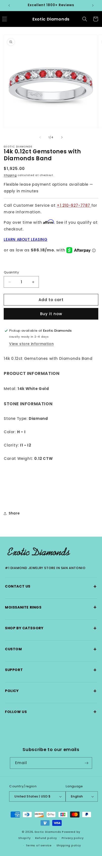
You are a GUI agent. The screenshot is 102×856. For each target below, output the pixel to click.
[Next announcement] (92, 5)
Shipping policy (68, 845)
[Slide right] (61, 137)
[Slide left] (40, 137)
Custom (51, 649)
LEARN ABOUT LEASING (25, 239)
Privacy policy (73, 838)
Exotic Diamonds (48, 832)
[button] (84, 19)
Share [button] (14, 513)
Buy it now (51, 313)
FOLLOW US (51, 711)
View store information (31, 343)
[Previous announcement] (9, 5)
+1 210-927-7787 (74, 205)
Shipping (10, 175)
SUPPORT (51, 670)
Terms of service (39, 845)
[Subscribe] (86, 763)
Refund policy (46, 838)
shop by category (51, 628)
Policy (51, 691)
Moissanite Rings (51, 607)
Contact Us (51, 586)
